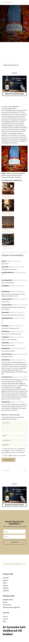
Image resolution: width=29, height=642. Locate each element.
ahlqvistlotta (5, 360)
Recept (5, 602)
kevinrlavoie (5, 291)
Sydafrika (6, 590)
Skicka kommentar (8, 459)
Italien (5, 583)
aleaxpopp (4, 326)
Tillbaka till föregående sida (11, 65)
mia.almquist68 (6, 280)
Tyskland (5, 588)
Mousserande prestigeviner (11, 607)
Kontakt (5, 619)
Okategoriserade (8, 61)
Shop (4, 621)
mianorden (5, 267)
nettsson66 (5, 343)
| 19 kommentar (17, 51)
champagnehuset (7, 318)
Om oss (5, 616)
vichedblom (5, 286)
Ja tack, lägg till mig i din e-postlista (14, 455)
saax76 (3, 261)
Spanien (5, 580)
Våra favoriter (7, 605)
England (5, 585)
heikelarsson (5, 348)
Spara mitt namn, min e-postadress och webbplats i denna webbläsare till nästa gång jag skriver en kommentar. (13, 450)
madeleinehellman (7, 272)
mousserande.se (6, 299)
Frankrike (6, 578)
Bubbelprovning (8, 600)
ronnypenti (5, 337)
